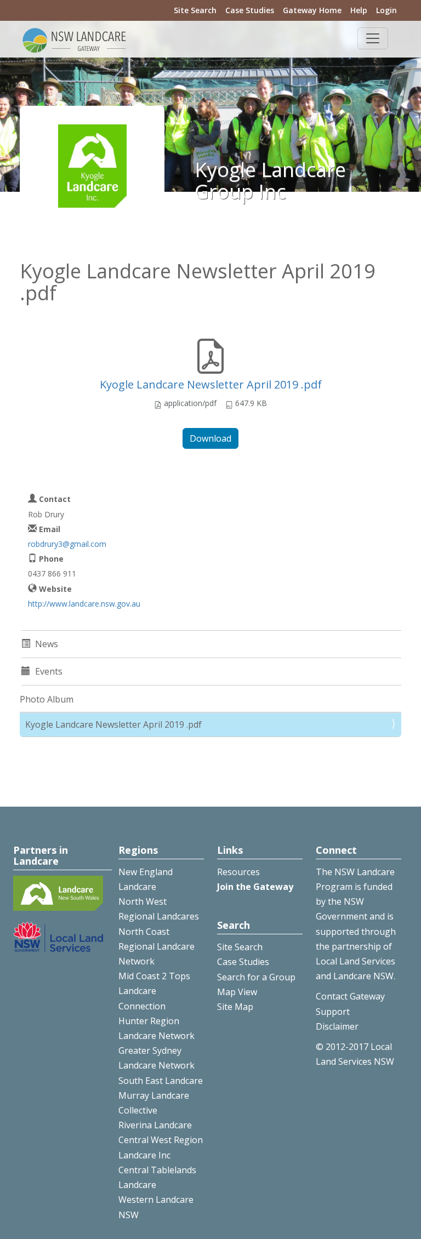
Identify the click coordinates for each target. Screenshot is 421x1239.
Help (358, 10)
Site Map (235, 1007)
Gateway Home (312, 10)
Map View (237, 992)
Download (210, 438)
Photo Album (46, 699)
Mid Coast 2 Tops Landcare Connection (154, 991)
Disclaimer (337, 1026)
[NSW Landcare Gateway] (74, 39)
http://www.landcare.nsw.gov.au (84, 603)
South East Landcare (160, 1081)
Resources (238, 872)
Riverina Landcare (155, 1125)
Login (386, 10)
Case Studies (249, 10)
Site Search (195, 10)
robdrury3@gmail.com (67, 544)
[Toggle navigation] (372, 38)
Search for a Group (256, 977)
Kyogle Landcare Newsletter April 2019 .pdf (211, 384)
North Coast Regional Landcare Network (156, 946)
